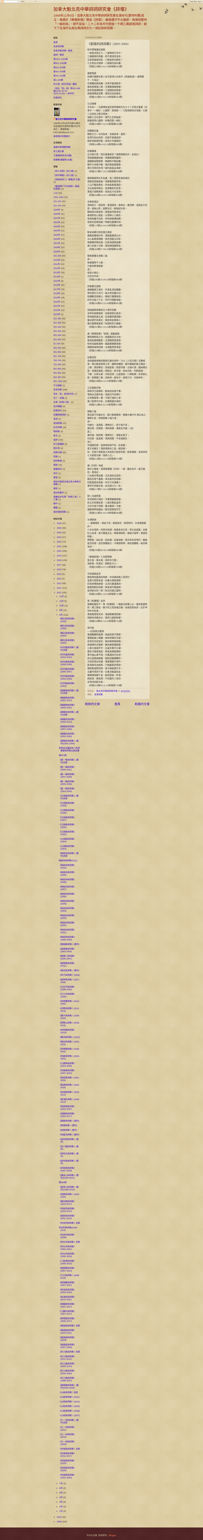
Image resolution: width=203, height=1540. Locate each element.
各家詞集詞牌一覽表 (62, 51)
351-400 (57, 327)
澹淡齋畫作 (58, 492)
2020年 (56, 302)
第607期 (63, 755)
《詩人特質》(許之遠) (63, 171)
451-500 (57, 335)
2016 (59, 569)
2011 (59, 592)
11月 (61, 601)
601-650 (57, 352)
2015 (59, 574)
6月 (61, 1488)
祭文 (55, 436)
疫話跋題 (57, 423)
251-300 (57, 318)
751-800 (57, 364)
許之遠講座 (58, 444)
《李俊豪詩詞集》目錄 (69, 1449)
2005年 (56, 235)
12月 (61, 596)
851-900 (57, 373)
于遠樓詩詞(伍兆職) (62, 155)
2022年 (56, 310)
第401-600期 (59, 71)
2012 (59, 588)
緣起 (55, 488)
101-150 (57, 201)
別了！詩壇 (58, 398)
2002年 (56, 222)
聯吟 (55, 503)
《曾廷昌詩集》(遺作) (69, 970)
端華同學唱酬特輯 (61, 147)
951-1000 (57, 381)
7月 (61, 1483)
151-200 (57, 205)
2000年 (56, 214)
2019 (59, 555)
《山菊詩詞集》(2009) (69, 1406)
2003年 (56, 226)
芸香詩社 (57, 98)
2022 (59, 542)
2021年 (56, 306)
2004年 (56, 230)
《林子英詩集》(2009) (69, 975)
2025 (59, 528)
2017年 (56, 289)
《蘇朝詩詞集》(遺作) (69, 1121)
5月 (61, 1493)
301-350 (57, 323)
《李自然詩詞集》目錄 (69, 1223)
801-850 (57, 369)
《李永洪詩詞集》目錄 (69, 1242)
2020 (59, 551)
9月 (61, 610)
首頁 (117, 704)
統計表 (56, 448)
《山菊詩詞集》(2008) (69, 1411)
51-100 (56, 343)
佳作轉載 (57, 406)
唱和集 (56, 431)
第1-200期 (58, 80)
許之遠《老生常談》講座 (65, 84)
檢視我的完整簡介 (61, 136)
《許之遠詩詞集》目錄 (69, 1352)
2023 (59, 537)
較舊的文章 (142, 704)
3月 (61, 1502)
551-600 (57, 348)
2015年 (56, 281)
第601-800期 (59, 67)
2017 (59, 565)
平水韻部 (57, 385)
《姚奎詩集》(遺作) (68, 1130)
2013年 (56, 272)
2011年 (56, 264)
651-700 (57, 356)
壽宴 (55, 477)
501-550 (57, 339)
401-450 (57, 331)
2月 (61, 1506)
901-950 (57, 377)
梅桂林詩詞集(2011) (68, 860)
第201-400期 (59, 76)
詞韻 (55, 456)
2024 (59, 532)
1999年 (56, 210)
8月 (61, 615)
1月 (61, 1511)
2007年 (56, 243)
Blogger (112, 1535)
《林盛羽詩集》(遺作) (69, 1134)
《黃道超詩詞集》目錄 (69, 1326)
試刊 (55, 473)
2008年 (56, 247)
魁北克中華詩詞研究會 (66, 119)
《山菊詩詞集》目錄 (68, 1392)
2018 (59, 560)
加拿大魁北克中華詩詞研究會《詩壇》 (91, 9)
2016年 (56, 285)
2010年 (56, 260)
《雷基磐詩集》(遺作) (69, 944)
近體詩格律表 (59, 415)
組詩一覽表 (58, 55)
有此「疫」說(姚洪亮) (63, 394)
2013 (59, 583)
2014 (59, 579)
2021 (59, 546)
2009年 (56, 251)
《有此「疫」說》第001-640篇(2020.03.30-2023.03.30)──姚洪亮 (66, 91)
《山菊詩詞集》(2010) (69, 1402)
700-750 (57, 360)
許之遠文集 (58, 151)
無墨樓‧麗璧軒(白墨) (62, 160)
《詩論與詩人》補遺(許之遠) (66, 179)
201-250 (57, 256)
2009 (59, 1521)
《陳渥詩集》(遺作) (68, 1125)
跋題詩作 (57, 469)
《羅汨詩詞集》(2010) (69, 1037)
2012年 (56, 268)
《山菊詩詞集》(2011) (69, 1397)
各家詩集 (98, 694)
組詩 (55, 440)
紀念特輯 (57, 427)
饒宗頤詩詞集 (59, 512)
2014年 (56, 276)
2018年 (56, 293)
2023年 (56, 314)
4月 (61, 1497)
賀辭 (55, 465)
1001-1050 (58, 197)
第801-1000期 (60, 63)
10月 (61, 605)
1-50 (55, 193)
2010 (59, 1517)
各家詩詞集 (58, 46)
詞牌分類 (57, 452)
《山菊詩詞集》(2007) (69, 1415)
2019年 (56, 297)
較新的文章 (92, 704)
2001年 (56, 218)
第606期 (63, 1182)
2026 (59, 523)
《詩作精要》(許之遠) (63, 175)
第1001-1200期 (60, 59)
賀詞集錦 (57, 461)
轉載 (55, 508)
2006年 (56, 239)
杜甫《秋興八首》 (61, 402)
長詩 (55, 419)
